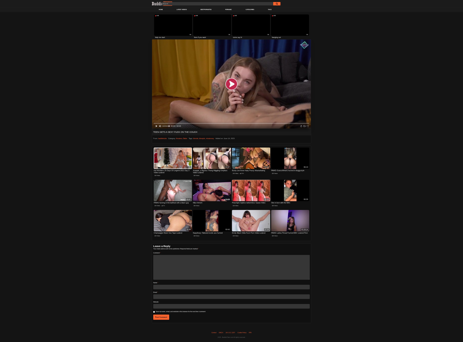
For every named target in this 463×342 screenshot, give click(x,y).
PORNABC (228, 9)
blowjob (202, 138)
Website (155, 302)
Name (155, 283)
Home (161, 9)
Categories (250, 9)
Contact (213, 332)
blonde (195, 138)
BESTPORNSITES (206, 9)
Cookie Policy (242, 332)
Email (155, 292)
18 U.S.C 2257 (230, 332)
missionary (210, 138)
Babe (185, 138)
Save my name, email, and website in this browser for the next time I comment (180, 311)
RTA (250, 332)
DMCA (221, 332)
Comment (156, 253)
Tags (270, 9)
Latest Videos (182, 9)
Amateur (179, 138)
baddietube (162, 138)
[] (276, 3)
